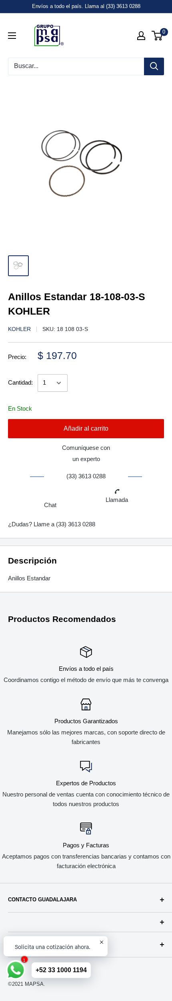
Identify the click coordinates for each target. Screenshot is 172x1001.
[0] (157, 35)
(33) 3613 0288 (75, 524)
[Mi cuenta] (141, 35)
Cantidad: (20, 382)
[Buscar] (154, 66)
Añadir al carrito (86, 428)
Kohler (19, 329)
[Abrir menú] (12, 35)
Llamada (117, 499)
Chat (50, 505)
